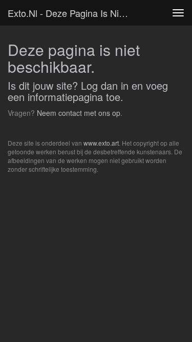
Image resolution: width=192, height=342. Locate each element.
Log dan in (105, 85)
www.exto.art (101, 142)
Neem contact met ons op (78, 113)
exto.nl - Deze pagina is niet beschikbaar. (73, 12)
